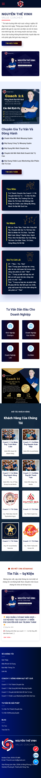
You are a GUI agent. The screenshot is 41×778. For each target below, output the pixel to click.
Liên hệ (4, 671)
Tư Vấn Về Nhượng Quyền (10, 713)
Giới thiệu (5, 660)
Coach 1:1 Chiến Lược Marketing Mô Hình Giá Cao (18, 696)
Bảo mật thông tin (8, 667)
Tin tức (4, 726)
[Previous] (2, 614)
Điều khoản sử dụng (9, 664)
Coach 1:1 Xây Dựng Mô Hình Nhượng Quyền (17, 688)
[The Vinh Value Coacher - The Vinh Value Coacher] (20, 4)
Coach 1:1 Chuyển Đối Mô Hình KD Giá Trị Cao (17, 692)
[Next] (39, 614)
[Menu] (3, 4)
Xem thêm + (7, 637)
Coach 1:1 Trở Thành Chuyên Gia (13, 684)
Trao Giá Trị (5, 730)
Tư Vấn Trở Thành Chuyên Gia (12, 709)
